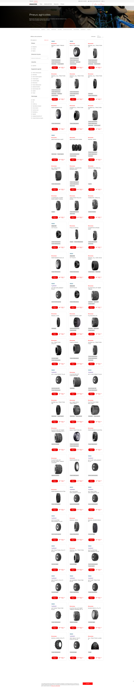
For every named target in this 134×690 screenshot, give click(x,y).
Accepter (87, 683)
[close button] (133, 681)
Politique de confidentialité (55, 685)
